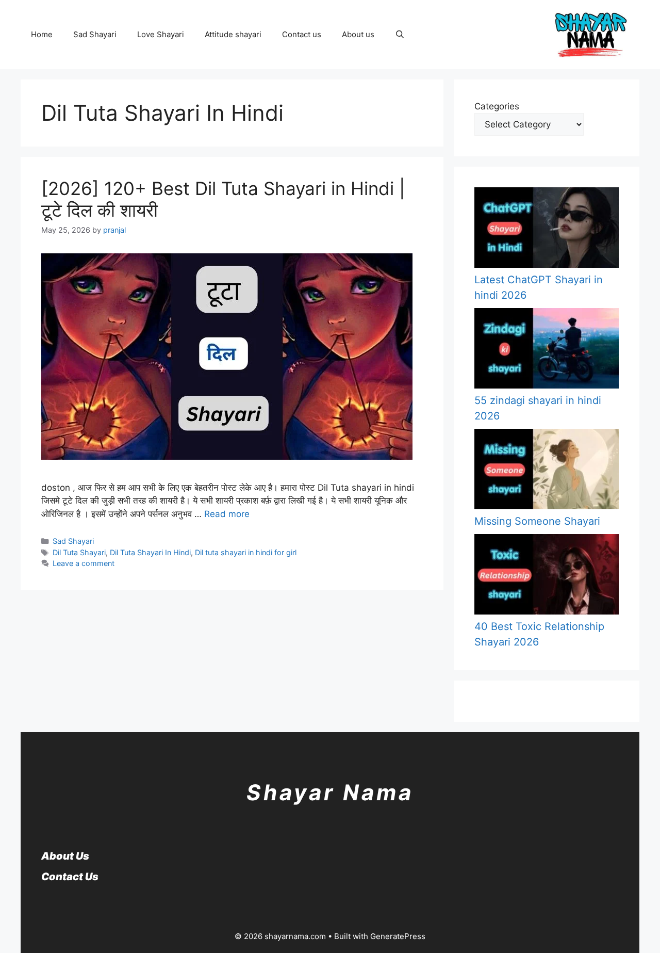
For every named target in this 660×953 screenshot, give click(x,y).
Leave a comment (83, 563)
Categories (496, 106)
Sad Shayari (95, 34)
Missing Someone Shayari (537, 521)
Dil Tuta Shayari (79, 552)
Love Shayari (160, 34)
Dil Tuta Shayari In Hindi (150, 552)
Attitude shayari (233, 34)
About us (358, 34)
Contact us (301, 34)
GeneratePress (397, 936)
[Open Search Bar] (400, 34)
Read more (227, 514)
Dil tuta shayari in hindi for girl (245, 552)
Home (42, 34)
